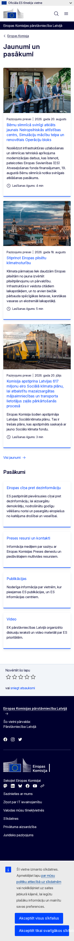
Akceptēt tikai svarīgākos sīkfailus (44, 930)
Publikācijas (17, 578)
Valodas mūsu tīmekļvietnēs (23, 810)
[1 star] (8, 677)
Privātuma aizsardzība (19, 827)
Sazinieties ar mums (18, 794)
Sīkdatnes (10, 818)
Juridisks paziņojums (18, 835)
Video (11, 619)
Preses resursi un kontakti (28, 538)
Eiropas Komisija (18, 36)
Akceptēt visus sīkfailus (39, 918)
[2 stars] (11, 677)
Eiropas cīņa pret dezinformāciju (34, 488)
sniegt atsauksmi (22, 688)
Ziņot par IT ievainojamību (22, 802)
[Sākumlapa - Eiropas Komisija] (13, 13)
